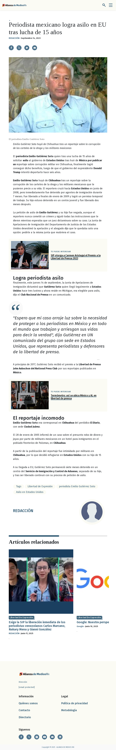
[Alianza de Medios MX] (14, 5)
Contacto (24, 710)
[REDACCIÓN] (92, 512)
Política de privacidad (74, 703)
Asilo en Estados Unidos (29, 492)
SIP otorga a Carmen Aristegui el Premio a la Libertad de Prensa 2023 (76, 257)
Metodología (69, 710)
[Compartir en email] (34, 47)
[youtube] (44, 736)
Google (80, 626)
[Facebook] (21, 736)
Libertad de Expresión (40, 486)
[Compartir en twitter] (19, 47)
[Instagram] (36, 736)
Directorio (25, 717)
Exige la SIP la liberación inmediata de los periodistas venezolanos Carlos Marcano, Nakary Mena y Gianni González (37, 625)
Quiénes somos (28, 703)
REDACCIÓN (14, 38)
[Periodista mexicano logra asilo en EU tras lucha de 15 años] (26, 47)
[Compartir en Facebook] (11, 47)
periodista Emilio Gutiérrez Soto (77, 486)
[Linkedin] (60, 736)
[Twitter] (28, 736)
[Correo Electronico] (52, 736)
